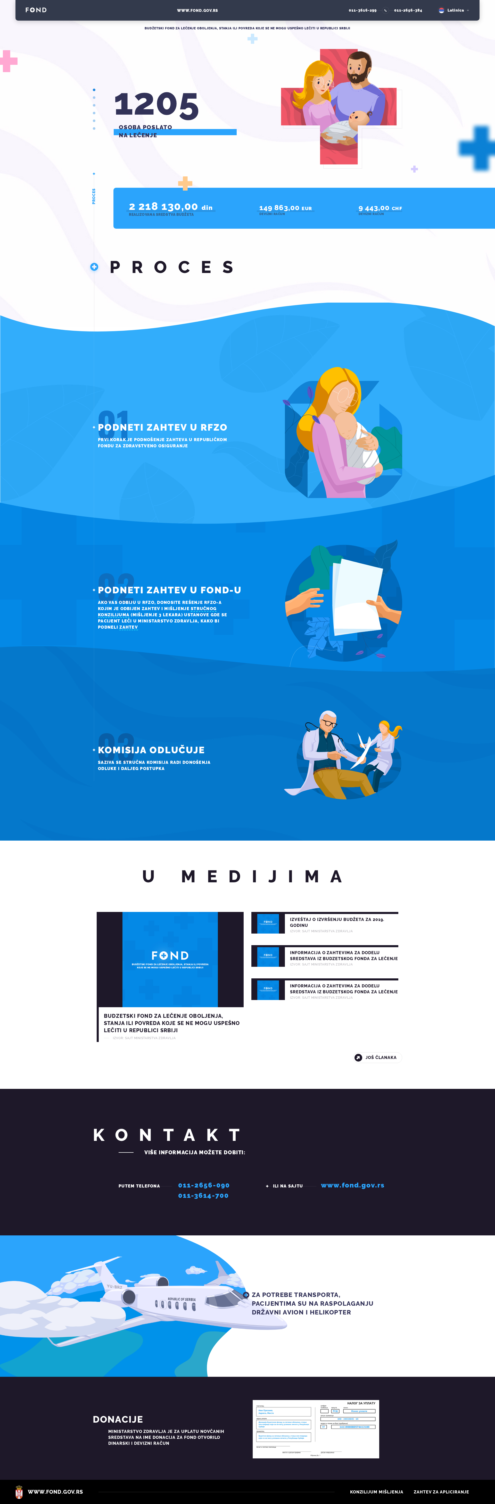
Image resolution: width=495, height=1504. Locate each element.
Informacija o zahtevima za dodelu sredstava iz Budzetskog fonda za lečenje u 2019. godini (324, 989)
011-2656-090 (204, 1185)
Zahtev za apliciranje (441, 1492)
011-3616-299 (363, 10)
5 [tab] (94, 120)
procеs (94, 196)
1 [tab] (94, 90)
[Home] (36, 11)
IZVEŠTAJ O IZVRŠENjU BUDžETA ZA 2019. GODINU (324, 923)
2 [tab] (94, 97)
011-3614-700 (203, 1195)
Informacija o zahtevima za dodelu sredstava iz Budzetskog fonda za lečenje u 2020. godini (324, 956)
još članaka (381, 1057)
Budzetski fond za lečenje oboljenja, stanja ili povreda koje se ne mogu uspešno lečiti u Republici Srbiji (170, 977)
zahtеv (128, 627)
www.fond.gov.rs (197, 10)
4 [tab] (94, 113)
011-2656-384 (408, 10)
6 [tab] (94, 128)
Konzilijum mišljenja (376, 1492)
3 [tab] (94, 105)
